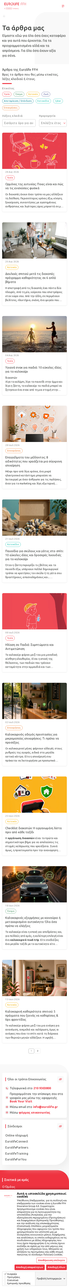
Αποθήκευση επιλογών (51, 1260)
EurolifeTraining (16, 1153)
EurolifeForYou (15, 1159)
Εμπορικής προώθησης (19, 1283)
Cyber (58, 101)
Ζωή (45, 94)
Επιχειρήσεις (10, 108)
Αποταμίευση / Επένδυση (18, 101)
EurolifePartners (16, 1147)
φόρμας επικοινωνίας (34, 1112)
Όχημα (19, 94)
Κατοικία (33, 94)
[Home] (4, 16)
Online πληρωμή (16, 1135)
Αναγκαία (12, 1274)
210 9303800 (42, 1088)
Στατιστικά (12, 1280)
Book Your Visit (21, 1101)
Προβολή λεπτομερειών (49, 1278)
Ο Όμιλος (8, 1186)
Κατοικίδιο (43, 101)
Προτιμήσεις (13, 1277)
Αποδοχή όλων (56, 1267)
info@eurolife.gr (45, 1106)
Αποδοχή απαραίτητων (29, 1267)
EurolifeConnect (16, 1141)
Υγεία (7, 94)
